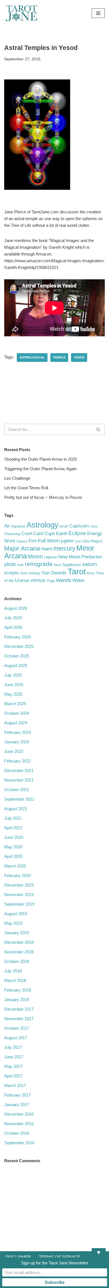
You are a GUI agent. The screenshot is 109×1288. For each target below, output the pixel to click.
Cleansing (12, 534)
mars (46, 549)
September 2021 (19, 799)
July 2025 (13, 675)
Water (78, 580)
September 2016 (19, 1142)
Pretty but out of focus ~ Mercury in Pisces (43, 497)
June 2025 (13, 684)
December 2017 (19, 1009)
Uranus (22, 580)
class (94, 526)
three (91, 573)
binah (64, 526)
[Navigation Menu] (98, 13)
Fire (33, 540)
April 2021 (13, 827)
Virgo (50, 581)
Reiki (20, 565)
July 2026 (13, 617)
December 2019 (19, 885)
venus (37, 580)
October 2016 (16, 1133)
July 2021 (13, 818)
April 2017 (13, 1076)
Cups (49, 533)
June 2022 (13, 751)
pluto (10, 564)
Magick (97, 541)
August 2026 (15, 608)
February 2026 (17, 636)
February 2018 (17, 990)
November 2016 (19, 1123)
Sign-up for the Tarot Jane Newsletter (54, 1262)
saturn (89, 564)
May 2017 (13, 1066)
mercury (64, 548)
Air (7, 526)
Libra (86, 541)
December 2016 (19, 1114)
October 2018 (16, 961)
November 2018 (19, 951)
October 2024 (16, 713)
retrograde (39, 564)
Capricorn (79, 526)
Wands (63, 580)
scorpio (11, 572)
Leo (78, 541)
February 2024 (17, 732)
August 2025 (15, 665)
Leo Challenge (17, 478)
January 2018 (16, 999)
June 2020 (13, 837)
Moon (35, 556)
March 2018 (15, 980)
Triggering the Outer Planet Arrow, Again (40, 468)
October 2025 (16, 656)
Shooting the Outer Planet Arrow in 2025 (40, 459)
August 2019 (15, 913)
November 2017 (19, 1018)
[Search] (98, 429)
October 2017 (16, 1028)
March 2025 (15, 703)
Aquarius (18, 526)
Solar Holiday (30, 573)
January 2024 (16, 741)
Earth (61, 533)
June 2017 (13, 1056)
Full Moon (49, 540)
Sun (46, 573)
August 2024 (15, 722)
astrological (32, 357)
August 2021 (15, 808)
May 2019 (13, 923)
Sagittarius (71, 565)
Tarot (77, 571)
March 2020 (15, 866)
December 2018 (19, 942)
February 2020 (17, 875)
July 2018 (13, 971)
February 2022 (17, 761)
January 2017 (16, 1104)
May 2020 (13, 846)
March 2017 (15, 1085)
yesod (79, 357)
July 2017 (13, 1047)
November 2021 (19, 780)
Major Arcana (22, 548)
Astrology (42, 524)
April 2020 (13, 856)
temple (59, 357)
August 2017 (15, 1037)
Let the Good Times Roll (26, 487)
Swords (59, 573)
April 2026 (13, 627)
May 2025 (13, 694)
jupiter (67, 540)
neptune (50, 557)
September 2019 (19, 904)
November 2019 (19, 894)
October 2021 (16, 789)
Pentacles (91, 556)
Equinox (21, 541)
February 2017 (17, 1095)
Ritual (57, 565)
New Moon (69, 556)
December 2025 (19, 646)
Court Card (32, 533)
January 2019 (16, 932)
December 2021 (19, 770)
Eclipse (77, 533)
